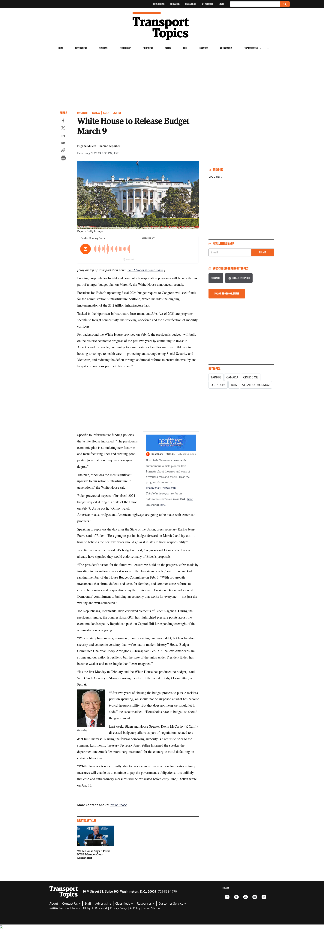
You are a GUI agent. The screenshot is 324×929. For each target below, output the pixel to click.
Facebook (227, 897)
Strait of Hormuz (256, 385)
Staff (88, 903)
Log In (221, 4)
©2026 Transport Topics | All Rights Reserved (78, 908)
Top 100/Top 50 (251, 48)
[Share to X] (63, 128)
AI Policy (135, 908)
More (268, 48)
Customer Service (171, 903)
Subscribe (175, 4)
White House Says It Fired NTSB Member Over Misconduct (93, 854)
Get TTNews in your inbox (145, 269)
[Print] (63, 158)
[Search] (285, 4)
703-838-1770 (167, 891)
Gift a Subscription (241, 278)
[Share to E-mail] (63, 143)
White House (118, 805)
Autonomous (226, 48)
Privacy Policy (118, 908)
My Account (207, 4)
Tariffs (216, 377)
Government (81, 48)
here (190, 499)
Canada (232, 377)
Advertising (158, 4)
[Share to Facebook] (63, 121)
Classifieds (190, 4)
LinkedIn (254, 897)
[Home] (162, 26)
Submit (262, 252)
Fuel (185, 48)
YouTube (245, 897)
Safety (168, 48)
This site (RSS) (264, 897)
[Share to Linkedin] (63, 136)
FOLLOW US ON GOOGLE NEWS (226, 293)
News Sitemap (152, 908)
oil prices (218, 385)
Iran (233, 385)
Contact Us (70, 903)
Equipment (148, 48)
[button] (63, 151)
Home (60, 48)
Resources (144, 903)
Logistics (204, 48)
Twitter (236, 897)
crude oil (250, 377)
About (54, 903)
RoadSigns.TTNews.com (161, 488)
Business (103, 48)
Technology (125, 48)
